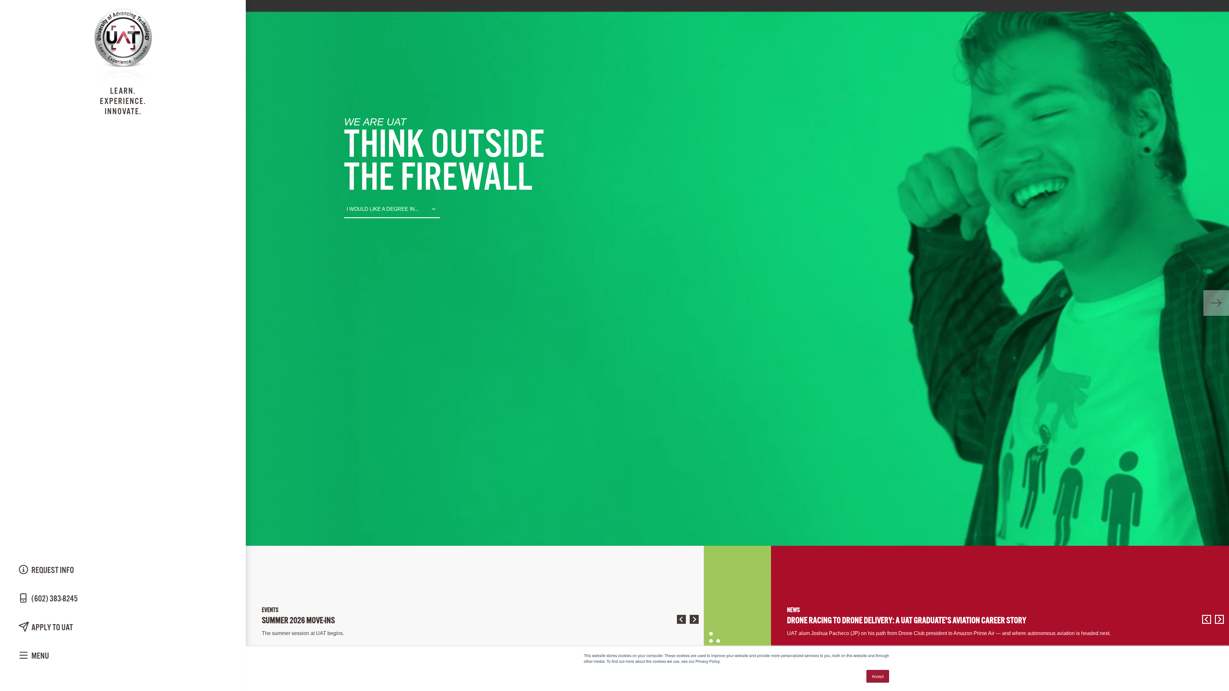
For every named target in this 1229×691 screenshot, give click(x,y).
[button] (680, 619)
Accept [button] (878, 676)
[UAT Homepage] (123, 82)
